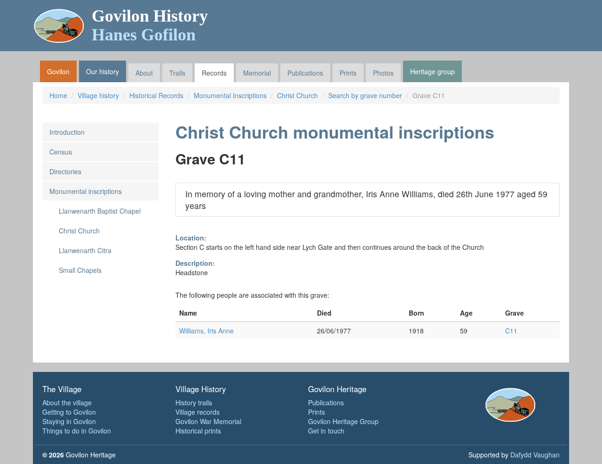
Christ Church (297, 95)
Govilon (58, 71)
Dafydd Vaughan (535, 454)
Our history (102, 71)
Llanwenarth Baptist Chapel (100, 211)
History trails (193, 402)
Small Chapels (80, 270)
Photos (383, 72)
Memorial (257, 72)
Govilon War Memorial (208, 421)
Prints (348, 72)
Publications (305, 72)
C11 (511, 330)
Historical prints (198, 430)
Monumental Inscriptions (230, 95)
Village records (197, 412)
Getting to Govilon (69, 412)
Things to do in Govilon (76, 430)
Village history (98, 95)
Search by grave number (365, 95)
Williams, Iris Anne (206, 330)
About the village (67, 402)
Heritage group (432, 71)
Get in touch (326, 430)
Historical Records (156, 95)
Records (214, 72)
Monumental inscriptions (85, 191)
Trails (177, 72)
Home (58, 95)
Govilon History (150, 25)
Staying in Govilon (69, 421)
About (144, 72)
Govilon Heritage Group (343, 421)
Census (60, 151)
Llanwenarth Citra (85, 250)
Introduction (67, 132)
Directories (65, 171)
